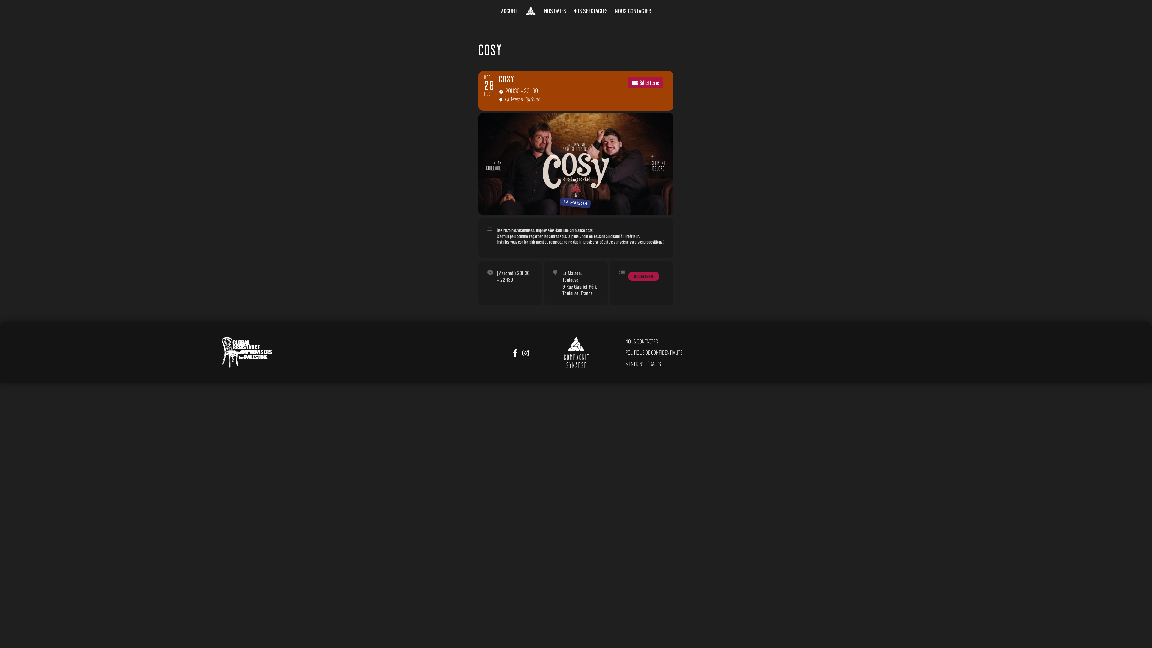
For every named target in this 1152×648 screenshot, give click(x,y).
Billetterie (644, 276)
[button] (641, 341)
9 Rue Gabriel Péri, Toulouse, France (579, 290)
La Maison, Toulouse (572, 276)
